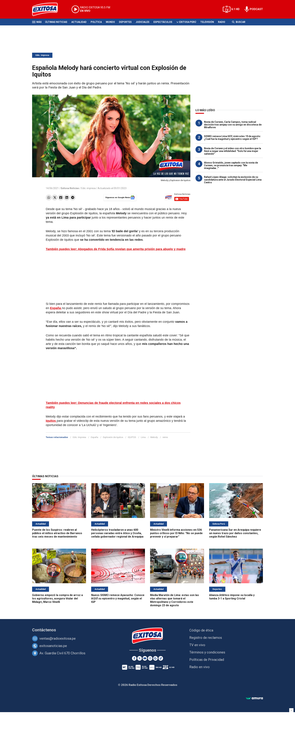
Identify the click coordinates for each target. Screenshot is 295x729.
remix (165, 437)
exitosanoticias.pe (53, 646)
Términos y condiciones (207, 652)
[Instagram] (150, 658)
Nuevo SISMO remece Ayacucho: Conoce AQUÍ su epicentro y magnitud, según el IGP (117, 598)
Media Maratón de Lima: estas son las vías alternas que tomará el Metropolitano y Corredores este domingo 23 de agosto (174, 600)
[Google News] (155, 658)
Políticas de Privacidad (206, 660)
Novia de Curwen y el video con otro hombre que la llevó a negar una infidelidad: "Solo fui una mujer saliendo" (232, 151)
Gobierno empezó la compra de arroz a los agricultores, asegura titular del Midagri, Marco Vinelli (57, 598)
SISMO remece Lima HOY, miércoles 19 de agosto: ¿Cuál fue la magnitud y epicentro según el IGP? (232, 137)
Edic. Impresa (42, 55)
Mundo (110, 22)
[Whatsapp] (49, 197)
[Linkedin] (67, 197)
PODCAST (256, 9)
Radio (221, 22)
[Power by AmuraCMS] (254, 698)
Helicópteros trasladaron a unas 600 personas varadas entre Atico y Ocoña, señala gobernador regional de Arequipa (117, 533)
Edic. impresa (88, 188)
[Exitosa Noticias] (47, 9)
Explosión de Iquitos (113, 437)
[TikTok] (160, 658)
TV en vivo (197, 645)
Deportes (125, 22)
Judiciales (142, 22)
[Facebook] (61, 197)
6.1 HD (235, 9)
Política (96, 22)
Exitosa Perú (187, 22)
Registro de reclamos (205, 638)
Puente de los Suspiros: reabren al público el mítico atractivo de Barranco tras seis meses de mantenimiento (57, 533)
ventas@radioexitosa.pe (57, 638)
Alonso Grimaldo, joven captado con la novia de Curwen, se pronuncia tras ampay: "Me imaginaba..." (231, 165)
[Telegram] (73, 197)
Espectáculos (162, 22)
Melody (154, 437)
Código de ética (201, 630)
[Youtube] (145, 658)
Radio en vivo (199, 667)
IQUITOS (132, 437)
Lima (143, 437)
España (94, 437)
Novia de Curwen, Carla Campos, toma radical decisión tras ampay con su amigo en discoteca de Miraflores (233, 125)
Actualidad (79, 22)
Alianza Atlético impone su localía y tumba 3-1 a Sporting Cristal (232, 596)
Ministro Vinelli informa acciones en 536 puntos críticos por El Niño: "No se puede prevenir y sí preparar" (176, 533)
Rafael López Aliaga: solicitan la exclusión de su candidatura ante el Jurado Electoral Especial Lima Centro (233, 180)
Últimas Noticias (56, 22)
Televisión (207, 22)
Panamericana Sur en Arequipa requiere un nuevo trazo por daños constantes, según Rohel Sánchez (235, 533)
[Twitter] (55, 197)
